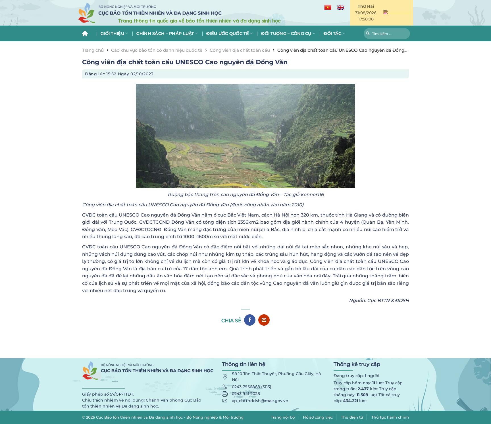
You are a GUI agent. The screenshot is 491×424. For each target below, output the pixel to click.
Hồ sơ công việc (318, 417)
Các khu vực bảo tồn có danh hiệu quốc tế (156, 50)
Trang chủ (87, 33)
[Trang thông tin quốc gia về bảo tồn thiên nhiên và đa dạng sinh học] (177, 13)
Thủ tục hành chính (390, 417)
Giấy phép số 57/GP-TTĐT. (108, 394)
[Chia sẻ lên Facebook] (249, 320)
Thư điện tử (352, 417)
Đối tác (332, 33)
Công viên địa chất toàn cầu (240, 50)
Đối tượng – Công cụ (286, 33)
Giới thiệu (112, 33)
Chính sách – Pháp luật (165, 33)
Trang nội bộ (283, 417)
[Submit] (368, 34)
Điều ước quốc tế (227, 33)
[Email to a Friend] (264, 320)
